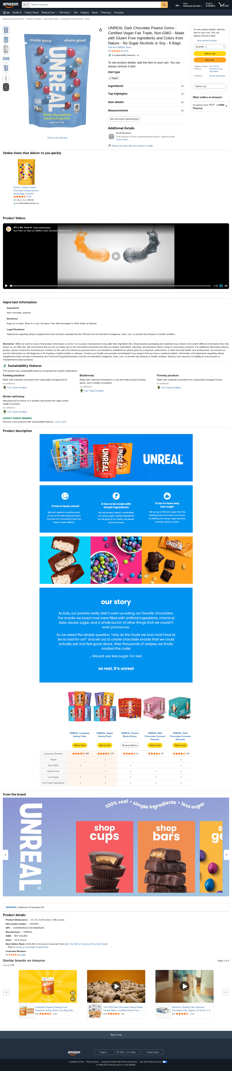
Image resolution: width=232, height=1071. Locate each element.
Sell (75, 12)
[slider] (110, 285)
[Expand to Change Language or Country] (112, 1052)
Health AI (16, 12)
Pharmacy (106, 12)
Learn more (122, 139)
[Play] (5, 285)
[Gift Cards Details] (70, 12)
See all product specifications (124, 119)
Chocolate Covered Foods (72, 19)
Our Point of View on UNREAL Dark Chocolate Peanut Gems (43, 230)
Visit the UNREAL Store (119, 47)
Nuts (87, 19)
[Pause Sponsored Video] (73, 993)
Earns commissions (42, 227)
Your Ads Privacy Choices (150, 1062)
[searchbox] (95, 5)
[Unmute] (226, 286)
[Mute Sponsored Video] (73, 999)
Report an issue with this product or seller (132, 145)
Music (95, 12)
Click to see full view (57, 137)
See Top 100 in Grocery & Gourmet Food (85, 944)
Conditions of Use (76, 1062)
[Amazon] (11, 5)
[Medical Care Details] (56, 12)
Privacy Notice (92, 1062)
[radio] (6, 30)
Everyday (119, 12)
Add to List (201, 86)
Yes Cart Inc (214, 66)
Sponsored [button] (7, 965)
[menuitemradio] (221, 286)
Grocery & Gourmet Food (13, 19)
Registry (85, 12)
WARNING (11, 907)
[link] (26, 190)
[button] (6, 12)
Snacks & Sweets (33, 19)
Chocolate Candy (50, 19)
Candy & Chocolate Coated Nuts (32, 947)
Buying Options (129, 745)
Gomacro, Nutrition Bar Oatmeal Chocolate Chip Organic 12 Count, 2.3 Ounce (191, 1009)
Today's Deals (32, 12)
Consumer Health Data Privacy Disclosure (119, 1062)
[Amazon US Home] (74, 1053)
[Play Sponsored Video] (116, 986)
